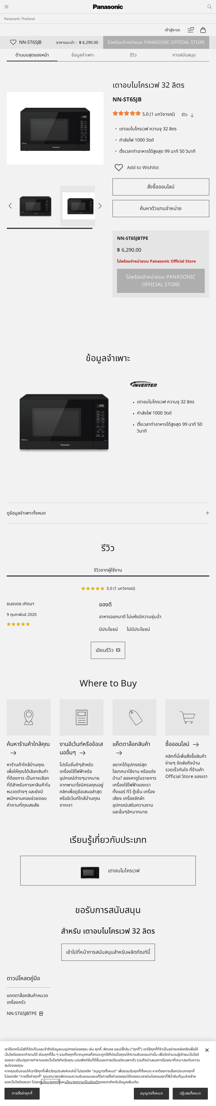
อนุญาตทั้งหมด (151, 1093)
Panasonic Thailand (19, 18)
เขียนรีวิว (105, 650)
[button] (35, 206)
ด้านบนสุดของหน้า (32, 55)
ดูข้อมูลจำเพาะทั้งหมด (26, 513)
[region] (108, 1073)
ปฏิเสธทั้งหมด (190, 1093)
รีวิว (133, 55)
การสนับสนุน (184, 55)
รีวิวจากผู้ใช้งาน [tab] (108, 570)
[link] (25, 1013)
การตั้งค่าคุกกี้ (22, 1093)
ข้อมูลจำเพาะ (82, 55)
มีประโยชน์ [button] (108, 629)
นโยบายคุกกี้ (50, 1082)
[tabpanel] (108, 622)
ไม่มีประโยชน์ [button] (138, 629)
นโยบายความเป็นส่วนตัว (82, 1082)
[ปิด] (207, 1050)
